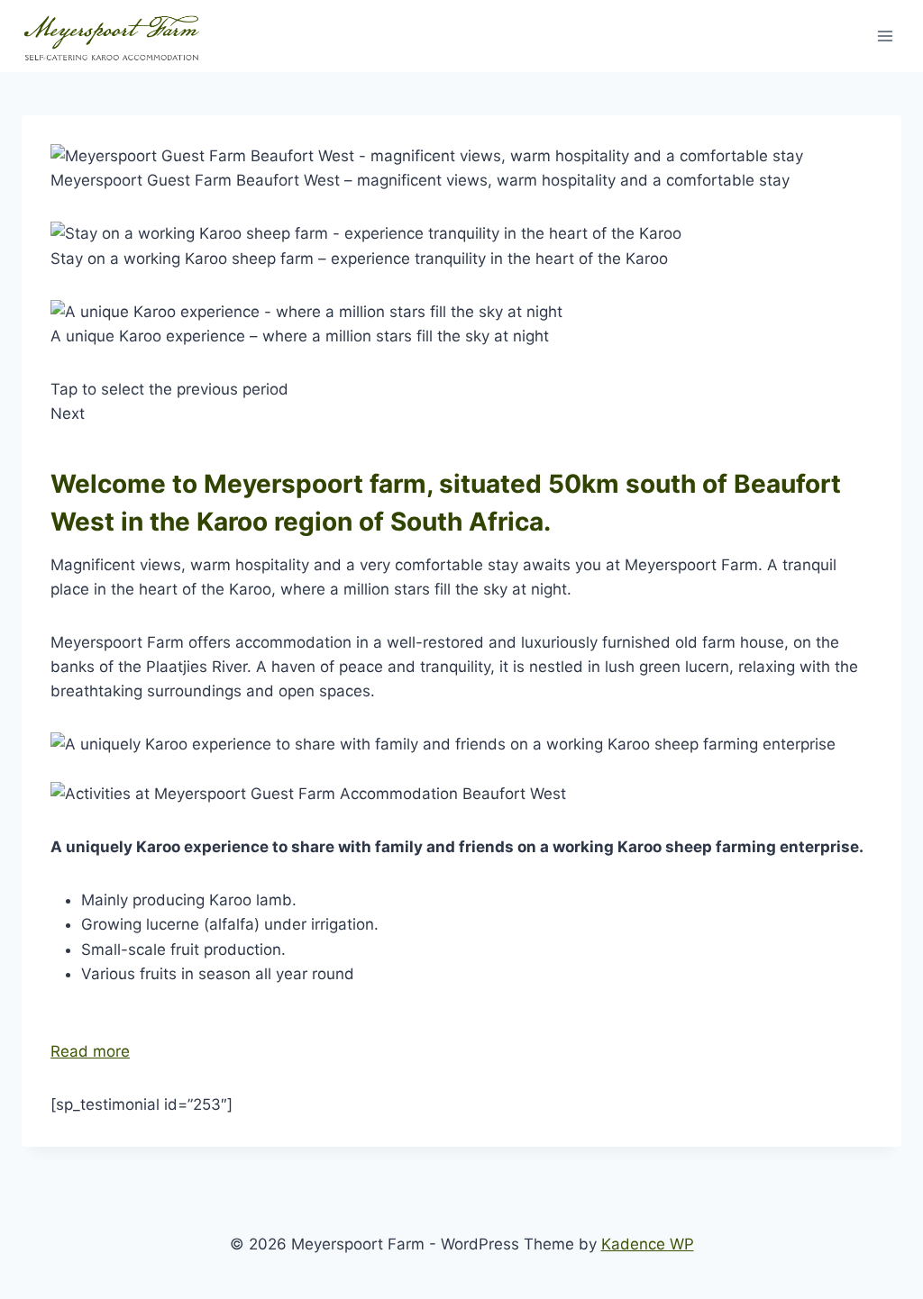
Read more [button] (90, 1051)
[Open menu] (884, 36)
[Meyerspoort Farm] (112, 36)
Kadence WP (647, 1244)
